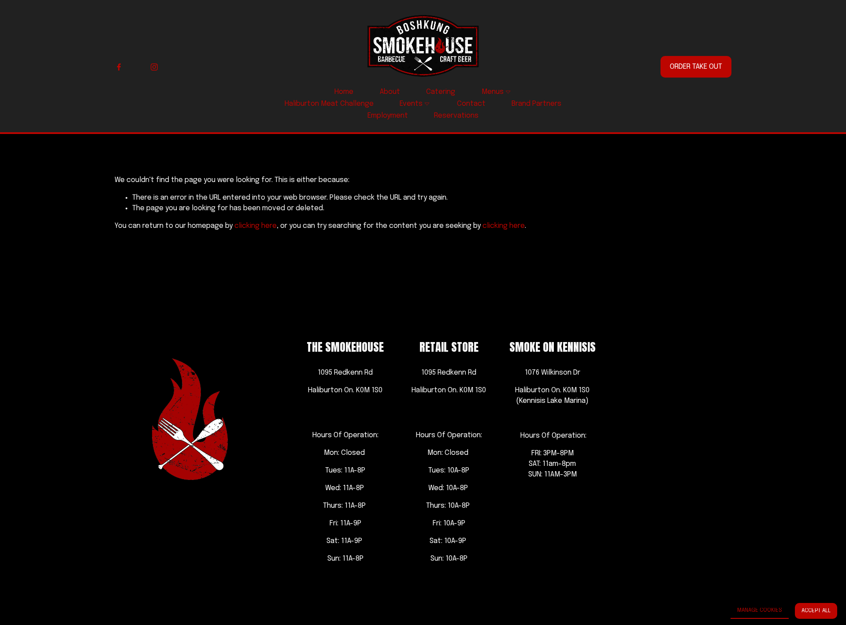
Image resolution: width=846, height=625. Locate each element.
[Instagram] (154, 67)
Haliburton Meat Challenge (329, 104)
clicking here (255, 226)
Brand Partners (536, 104)
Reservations (456, 115)
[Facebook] (119, 67)
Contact (471, 104)
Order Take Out (696, 67)
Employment (387, 115)
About (390, 92)
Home (343, 92)
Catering (440, 92)
